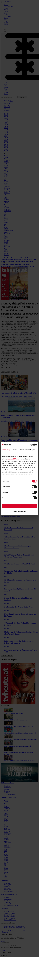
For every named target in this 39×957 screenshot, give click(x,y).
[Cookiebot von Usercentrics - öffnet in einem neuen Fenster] (29, 445)
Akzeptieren (19, 506)
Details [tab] (15, 450)
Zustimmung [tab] (6, 450)
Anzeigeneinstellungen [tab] (27, 450)
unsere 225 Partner (13, 459)
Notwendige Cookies (19, 511)
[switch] (34, 486)
